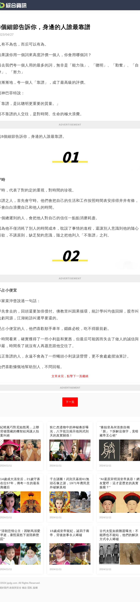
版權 (35, 587)
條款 (24, 587)
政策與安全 (15, 587)
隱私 (29, 587)
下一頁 (70, 401)
